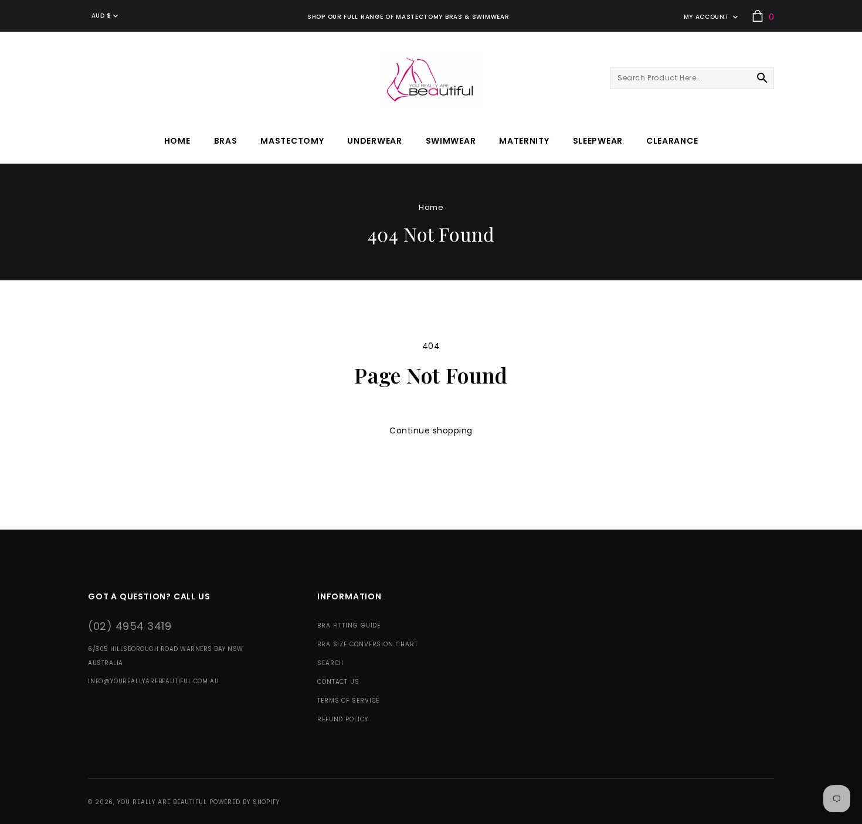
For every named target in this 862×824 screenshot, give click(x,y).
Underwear (374, 141)
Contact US (338, 681)
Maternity (524, 141)
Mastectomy (292, 141)
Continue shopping (431, 430)
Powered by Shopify (244, 802)
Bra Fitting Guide (349, 625)
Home (431, 207)
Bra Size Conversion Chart (367, 644)
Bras (225, 141)
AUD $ (101, 15)
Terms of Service (348, 700)
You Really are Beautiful (162, 802)
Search (330, 663)
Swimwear (451, 141)
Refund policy (342, 719)
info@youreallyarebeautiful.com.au (153, 681)
